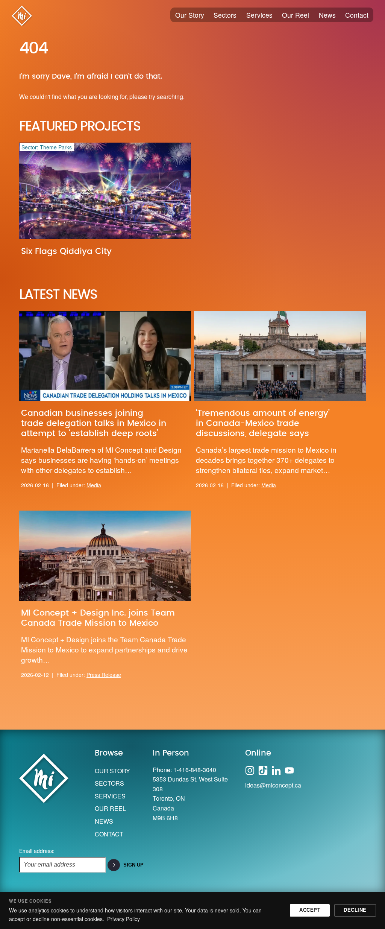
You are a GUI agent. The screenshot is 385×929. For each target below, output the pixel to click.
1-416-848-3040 (194, 769)
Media (93, 485)
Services (259, 15)
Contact (356, 15)
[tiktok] (263, 769)
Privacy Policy (123, 919)
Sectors (225, 15)
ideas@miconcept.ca (273, 785)
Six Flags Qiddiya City (66, 251)
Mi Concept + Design (22, 16)
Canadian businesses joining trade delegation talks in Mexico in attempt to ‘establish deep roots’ (93, 423)
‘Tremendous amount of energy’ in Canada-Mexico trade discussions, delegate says (263, 423)
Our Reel (295, 15)
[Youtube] (289, 769)
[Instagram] (250, 769)
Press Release (103, 674)
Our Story (189, 15)
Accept (309, 910)
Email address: (37, 850)
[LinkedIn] (276, 769)
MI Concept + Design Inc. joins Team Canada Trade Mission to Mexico (98, 618)
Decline (355, 910)
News (327, 15)
